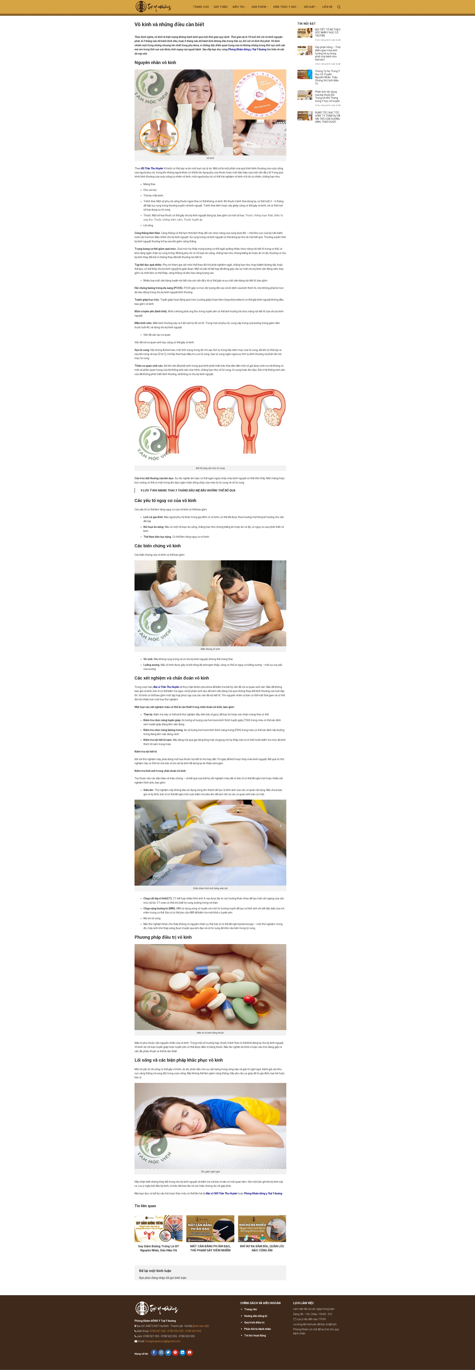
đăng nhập (158, 1278)
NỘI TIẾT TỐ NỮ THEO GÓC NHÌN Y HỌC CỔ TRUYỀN (327, 32)
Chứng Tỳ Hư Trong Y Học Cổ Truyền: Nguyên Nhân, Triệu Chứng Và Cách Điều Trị (327, 77)
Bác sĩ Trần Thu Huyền (166, 686)
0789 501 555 (158, 1331)
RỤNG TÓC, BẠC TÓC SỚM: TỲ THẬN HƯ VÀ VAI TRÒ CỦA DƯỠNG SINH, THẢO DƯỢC (327, 117)
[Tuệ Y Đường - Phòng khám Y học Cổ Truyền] (158, 8)
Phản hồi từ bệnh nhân (257, 1328)
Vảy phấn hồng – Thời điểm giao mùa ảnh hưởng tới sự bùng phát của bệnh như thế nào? (327, 53)
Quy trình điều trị (254, 1322)
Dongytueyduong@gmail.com (162, 1341)
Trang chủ (201, 7)
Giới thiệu (221, 7)
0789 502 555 (176, 1331)
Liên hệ (327, 7)
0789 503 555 (193, 1331)
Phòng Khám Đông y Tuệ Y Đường (247, 49)
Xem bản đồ (201, 1326)
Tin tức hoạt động (255, 1335)
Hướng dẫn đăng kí (255, 1315)
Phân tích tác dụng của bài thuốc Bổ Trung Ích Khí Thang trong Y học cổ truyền (327, 96)
